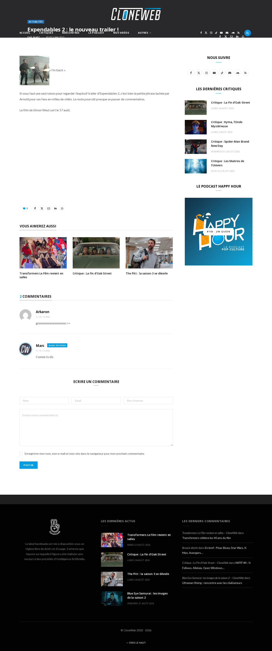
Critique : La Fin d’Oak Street (92, 273)
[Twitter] (225, 36)
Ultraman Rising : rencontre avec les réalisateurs (212, 582)
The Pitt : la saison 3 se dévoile (146, 273)
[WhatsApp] (243, 36)
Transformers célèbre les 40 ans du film (206, 537)
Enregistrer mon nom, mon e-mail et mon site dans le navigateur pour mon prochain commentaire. (85, 453)
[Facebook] (219, 36)
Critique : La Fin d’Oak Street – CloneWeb (205, 562)
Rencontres (70, 32)
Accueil (25, 32)
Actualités (36, 21)
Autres (143, 32)
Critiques (46, 32)
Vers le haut (137, 642)
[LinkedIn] (237, 36)
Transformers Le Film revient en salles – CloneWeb (209, 533)
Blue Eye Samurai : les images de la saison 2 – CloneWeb (213, 578)
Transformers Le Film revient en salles (41, 275)
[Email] (231, 36)
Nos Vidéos (121, 32)
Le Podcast (96, 32)
